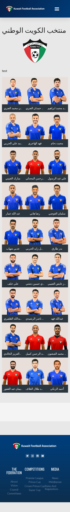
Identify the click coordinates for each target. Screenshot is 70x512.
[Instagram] (32, 456)
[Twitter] (27, 456)
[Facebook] (37, 456)
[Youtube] (42, 456)
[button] (57, 8)
